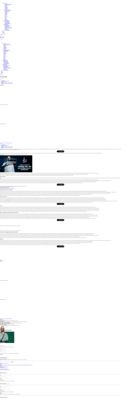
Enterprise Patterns (7, 26)
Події (3, 31)
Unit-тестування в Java (7, 29)
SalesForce (6, 18)
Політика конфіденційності (3, 369)
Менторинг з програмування (6, 49)
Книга (2, 70)
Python (4, 57)
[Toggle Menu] (1, 1)
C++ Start (6, 9)
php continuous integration (4, 81)
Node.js (6, 15)
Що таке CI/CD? (3, 80)
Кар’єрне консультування (6, 30)
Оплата (3, 32)
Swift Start (6, 8)
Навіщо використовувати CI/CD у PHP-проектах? (5, 322)
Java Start (6, 5)
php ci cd (2, 146)
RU (1, 39)
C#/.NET (5, 53)
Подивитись (19, 230)
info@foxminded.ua (2, 367)
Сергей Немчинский (11, 333)
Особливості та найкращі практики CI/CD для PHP (6, 83)
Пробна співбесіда (6, 24)
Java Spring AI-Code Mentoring (8, 10)
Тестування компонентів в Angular (3, 357)
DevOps (6, 19)
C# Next (6, 28)
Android (6, 12)
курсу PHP (13, 154)
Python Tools (6, 7)
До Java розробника (6, 61)
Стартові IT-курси (6, 3)
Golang (6, 16)
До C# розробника (7, 22)
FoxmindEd (3, 241)
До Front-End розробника (7, 23)
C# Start (6, 6)
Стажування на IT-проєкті (6, 20)
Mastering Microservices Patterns (8, 27)
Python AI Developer (7, 11)
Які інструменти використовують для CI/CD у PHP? (5, 323)
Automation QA (6, 13)
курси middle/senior (12, 188)
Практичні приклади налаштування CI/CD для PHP (6, 82)
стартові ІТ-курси (12, 186)
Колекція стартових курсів (8, 4)
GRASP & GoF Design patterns (8, 25)
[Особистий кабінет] (2, 37)
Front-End (6, 14)
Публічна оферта (8, 369)
